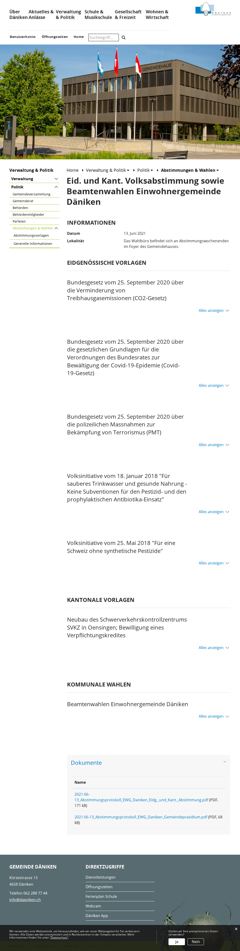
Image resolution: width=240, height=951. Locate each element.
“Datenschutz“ (59, 938)
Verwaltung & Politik (68, 14)
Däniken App (97, 915)
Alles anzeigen (211, 310)
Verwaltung (22, 178)
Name (80, 782)
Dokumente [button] (86, 762)
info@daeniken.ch (25, 899)
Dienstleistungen (101, 877)
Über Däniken (18, 14)
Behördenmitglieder (28, 214)
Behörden (20, 207)
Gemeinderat (23, 201)
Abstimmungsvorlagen (31, 235)
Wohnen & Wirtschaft (157, 14)
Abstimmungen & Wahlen (36, 228)
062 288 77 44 (35, 893)
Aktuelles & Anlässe (41, 14)
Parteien (19, 221)
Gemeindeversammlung (31, 194)
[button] (108, 170)
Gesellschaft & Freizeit (128, 14)
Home (73, 170)
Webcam (93, 906)
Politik (17, 187)
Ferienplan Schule (101, 896)
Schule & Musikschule (98, 14)
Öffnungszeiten (99, 886)
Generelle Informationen (33, 243)
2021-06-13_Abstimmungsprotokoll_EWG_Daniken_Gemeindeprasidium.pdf (141, 817)
